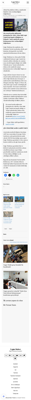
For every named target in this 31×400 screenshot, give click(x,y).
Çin (15, 370)
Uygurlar (15, 367)
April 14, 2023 (10, 124)
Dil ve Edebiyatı (15, 384)
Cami (5, 228)
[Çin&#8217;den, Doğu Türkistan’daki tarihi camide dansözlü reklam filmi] (8, 199)
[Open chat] (3, 396)
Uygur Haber (15, 2)
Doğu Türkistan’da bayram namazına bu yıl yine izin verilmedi (19, 205)
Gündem (15, 364)
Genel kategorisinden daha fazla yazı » (19, 242)
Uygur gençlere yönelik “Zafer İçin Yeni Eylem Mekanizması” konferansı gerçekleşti (15, 293)
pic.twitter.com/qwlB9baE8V (17, 118)
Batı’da (15, 390)
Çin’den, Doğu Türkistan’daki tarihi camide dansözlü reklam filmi (7, 206)
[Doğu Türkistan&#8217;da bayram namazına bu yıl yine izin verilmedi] (19, 199)
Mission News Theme (10, 397)
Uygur (10, 228)
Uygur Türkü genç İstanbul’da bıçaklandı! (13, 266)
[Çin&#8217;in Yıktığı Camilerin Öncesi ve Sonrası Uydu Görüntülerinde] (8, 214)
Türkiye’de (15, 393)
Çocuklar (15, 381)
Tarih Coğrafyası (15, 387)
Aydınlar (15, 378)
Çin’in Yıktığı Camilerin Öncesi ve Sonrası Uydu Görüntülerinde (7, 220)
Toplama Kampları (15, 376)
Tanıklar (15, 373)
